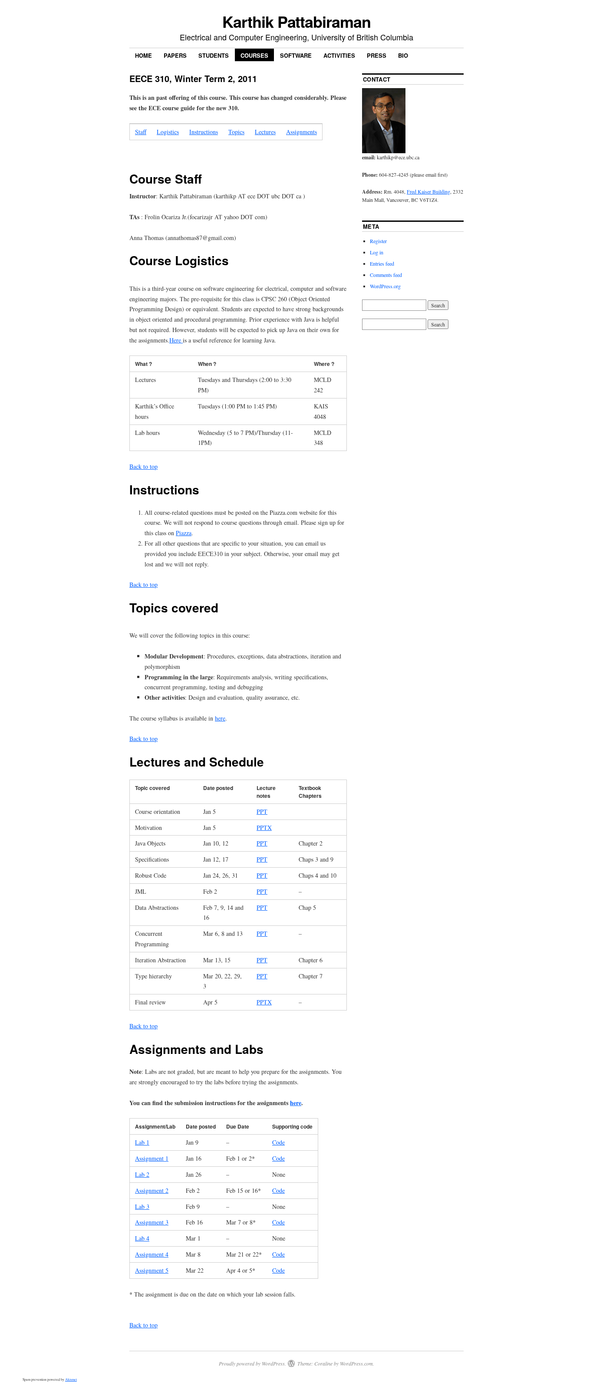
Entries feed (382, 263)
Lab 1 (142, 1142)
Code (278, 1142)
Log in (376, 252)
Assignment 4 (151, 1254)
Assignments (301, 132)
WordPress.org (385, 286)
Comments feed (386, 274)
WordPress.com (356, 1363)
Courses (254, 55)
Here (176, 340)
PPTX (264, 827)
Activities (339, 55)
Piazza (183, 533)
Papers (175, 55)
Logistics (168, 132)
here (220, 718)
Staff (140, 132)
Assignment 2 (151, 1190)
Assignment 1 (151, 1158)
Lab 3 (142, 1206)
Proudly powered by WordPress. (252, 1363)
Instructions (203, 132)
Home (143, 55)
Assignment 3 (151, 1222)
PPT (262, 811)
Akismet (71, 1379)
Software (296, 55)
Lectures (265, 132)
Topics (236, 132)
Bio (403, 55)
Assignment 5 (151, 1270)
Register (378, 240)
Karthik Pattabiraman (296, 21)
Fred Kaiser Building (428, 191)
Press (376, 55)
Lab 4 (142, 1238)
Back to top (143, 466)
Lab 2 (142, 1174)
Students (213, 55)
